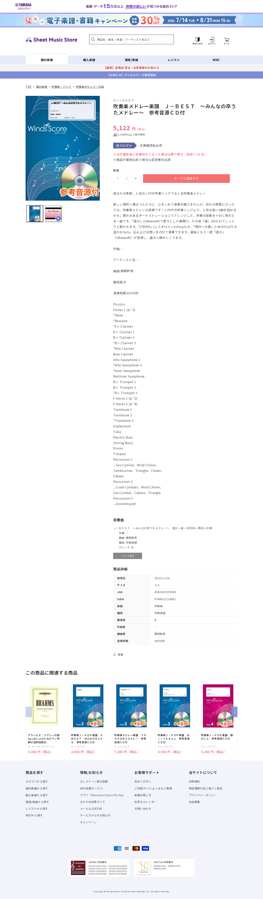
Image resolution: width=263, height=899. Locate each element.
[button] (131, 39)
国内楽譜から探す (37, 788)
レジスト (174, 60)
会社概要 (194, 802)
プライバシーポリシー (203, 795)
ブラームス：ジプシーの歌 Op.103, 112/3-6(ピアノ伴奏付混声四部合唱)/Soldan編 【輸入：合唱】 (44, 738)
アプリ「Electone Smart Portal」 (103, 795)
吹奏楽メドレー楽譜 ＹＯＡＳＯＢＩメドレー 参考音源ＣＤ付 (130, 738)
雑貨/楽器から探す (37, 802)
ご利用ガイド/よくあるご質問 (153, 788)
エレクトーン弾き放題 (94, 781)
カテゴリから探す (37, 781)
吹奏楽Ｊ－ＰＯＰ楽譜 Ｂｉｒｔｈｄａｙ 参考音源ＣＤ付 (173, 738)
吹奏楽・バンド (61, 87)
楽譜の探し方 (142, 795)
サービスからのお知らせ (95, 815)
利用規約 (194, 781)
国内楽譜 (47, 60)
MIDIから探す (34, 815)
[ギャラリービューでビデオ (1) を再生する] (53, 213)
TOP (29, 87)
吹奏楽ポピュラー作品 (90, 87)
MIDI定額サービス (91, 788)
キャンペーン (88, 822)
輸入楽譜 (89, 60)
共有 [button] (120, 654)
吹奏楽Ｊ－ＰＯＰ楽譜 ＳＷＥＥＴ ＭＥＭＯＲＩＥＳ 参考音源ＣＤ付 (87, 738)
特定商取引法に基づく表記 (206, 788)
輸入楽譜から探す (37, 795)
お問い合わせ (142, 808)
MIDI (216, 60)
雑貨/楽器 (131, 60)
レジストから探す (37, 808)
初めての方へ (142, 781)
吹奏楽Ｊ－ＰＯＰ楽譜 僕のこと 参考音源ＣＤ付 (217, 736)
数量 (116, 170)
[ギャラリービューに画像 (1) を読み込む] (35, 213)
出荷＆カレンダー (145, 802)
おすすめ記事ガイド (92, 802)
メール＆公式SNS (91, 808)
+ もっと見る (127, 555)
